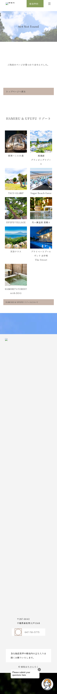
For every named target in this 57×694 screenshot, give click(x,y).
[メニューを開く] (49, 4)
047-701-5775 (32, 632)
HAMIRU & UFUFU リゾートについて (22, 302)
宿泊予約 (33, 3)
